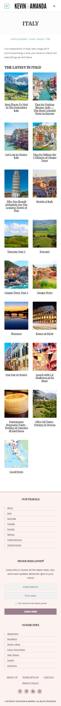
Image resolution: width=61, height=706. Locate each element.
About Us (12, 677)
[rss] (33, 691)
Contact (49, 677)
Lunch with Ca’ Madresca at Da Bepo (45, 378)
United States (14, 545)
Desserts (12, 665)
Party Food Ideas (16, 649)
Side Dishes (13, 654)
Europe (40, 38)
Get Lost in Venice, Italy (16, 156)
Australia (11, 518)
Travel (32, 38)
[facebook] (20, 691)
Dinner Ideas (13, 644)
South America (14, 539)
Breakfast (12, 639)
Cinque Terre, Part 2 (16, 292)
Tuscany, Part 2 (16, 251)
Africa (10, 507)
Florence (16, 333)
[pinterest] (26, 691)
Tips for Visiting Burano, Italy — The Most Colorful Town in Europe (45, 109)
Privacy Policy (30, 683)
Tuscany (45, 251)
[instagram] (39, 691)
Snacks (10, 660)
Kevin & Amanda (19, 38)
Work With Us (31, 677)
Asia (9, 513)
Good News (16, 472)
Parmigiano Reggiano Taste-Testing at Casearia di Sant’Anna (16, 426)
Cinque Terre (44, 292)
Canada (11, 523)
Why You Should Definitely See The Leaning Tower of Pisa (16, 206)
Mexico (11, 534)
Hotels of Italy (44, 201)
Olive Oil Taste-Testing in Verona (44, 423)
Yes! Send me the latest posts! (32, 603)
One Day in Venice (16, 374)
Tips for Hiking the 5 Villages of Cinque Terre (44, 157)
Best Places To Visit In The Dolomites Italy (16, 107)
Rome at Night (44, 333)
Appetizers (13, 633)
